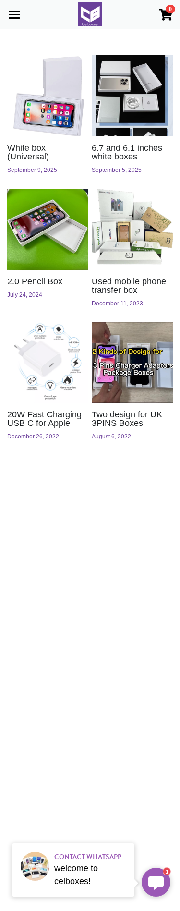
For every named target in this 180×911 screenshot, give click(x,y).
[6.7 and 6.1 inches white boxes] (132, 95)
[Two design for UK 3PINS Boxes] (132, 362)
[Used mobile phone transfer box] (132, 229)
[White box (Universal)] (47, 95)
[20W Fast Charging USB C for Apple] (47, 362)
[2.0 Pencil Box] (47, 229)
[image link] (90, 14)
